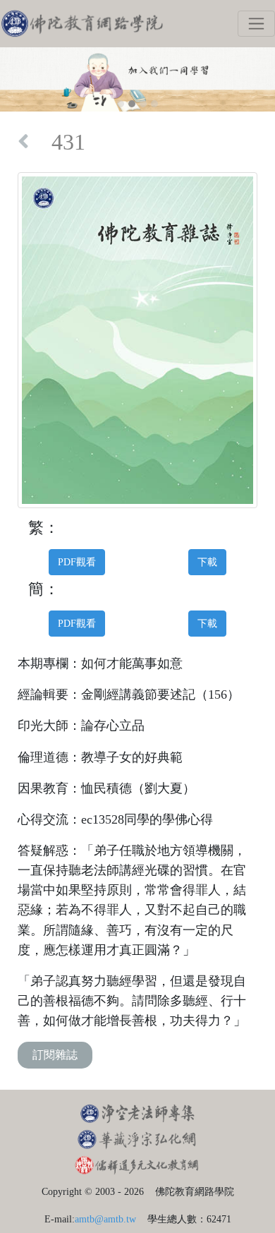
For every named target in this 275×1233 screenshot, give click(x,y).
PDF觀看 (77, 561)
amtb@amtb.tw (105, 1219)
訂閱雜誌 (55, 1055)
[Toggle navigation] (256, 24)
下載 (207, 561)
